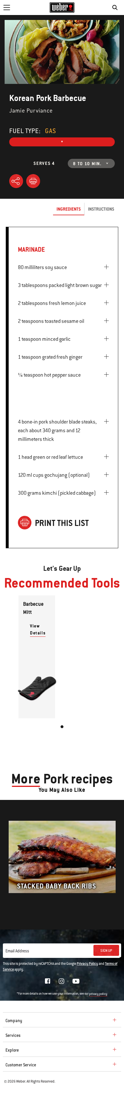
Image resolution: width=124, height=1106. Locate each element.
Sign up (106, 950)
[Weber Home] (62, 7)
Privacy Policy (87, 963)
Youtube (76, 981)
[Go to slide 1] (62, 726)
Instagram (61, 981)
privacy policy (98, 994)
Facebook (47, 981)
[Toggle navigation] (6, 7)
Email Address (17, 951)
